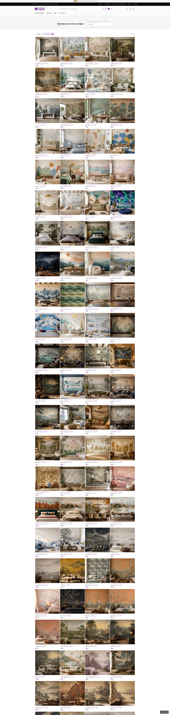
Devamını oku (91, 24)
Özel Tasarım (108, 4)
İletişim (129, 4)
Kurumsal (100, 4)
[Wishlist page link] (127, 9)
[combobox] (85, 9)
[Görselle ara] (111, 9)
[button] (40, 13)
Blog (113, 4)
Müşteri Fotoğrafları (121, 4)
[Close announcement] (168, 1)
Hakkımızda (135, 4)
